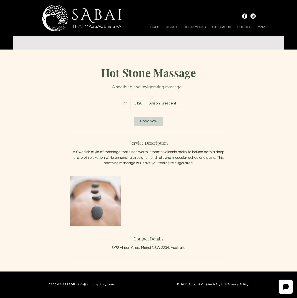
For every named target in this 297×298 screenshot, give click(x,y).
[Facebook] (244, 16)
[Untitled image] (95, 201)
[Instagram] (253, 16)
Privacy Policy (238, 284)
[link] (148, 121)
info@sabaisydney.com (96, 284)
